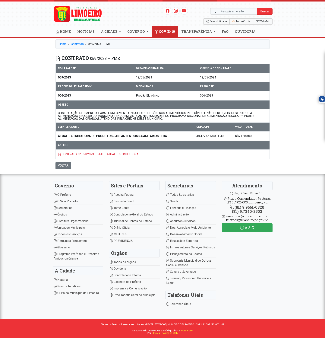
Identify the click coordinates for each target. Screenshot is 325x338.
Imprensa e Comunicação (130, 288)
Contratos (77, 44)
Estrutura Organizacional (73, 221)
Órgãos (62, 214)
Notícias (86, 31)
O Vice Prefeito (67, 201)
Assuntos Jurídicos (182, 221)
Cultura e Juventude (182, 271)
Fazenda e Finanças (182, 208)
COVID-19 (166, 31)
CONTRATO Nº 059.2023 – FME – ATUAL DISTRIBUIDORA (99, 154)
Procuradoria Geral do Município (134, 295)
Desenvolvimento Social (185, 234)
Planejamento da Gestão (185, 254)
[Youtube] (184, 10)
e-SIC (249, 227)
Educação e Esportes (183, 241)
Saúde (173, 201)
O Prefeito (64, 194)
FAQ (225, 31)
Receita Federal (123, 194)
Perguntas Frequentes (72, 241)
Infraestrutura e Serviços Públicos (192, 247)
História (62, 280)
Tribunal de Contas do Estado (132, 221)
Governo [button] (136, 31)
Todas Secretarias (181, 194)
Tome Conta (121, 208)
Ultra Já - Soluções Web (165, 333)
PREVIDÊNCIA (123, 241)
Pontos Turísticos (69, 286)
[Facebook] (167, 10)
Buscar (264, 11)
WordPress (187, 330)
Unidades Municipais (71, 227)
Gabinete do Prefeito (127, 282)
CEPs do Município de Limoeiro (78, 293)
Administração (179, 214)
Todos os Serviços (69, 234)
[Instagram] (176, 10)
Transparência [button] (197, 31)
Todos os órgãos (124, 262)
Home (65, 31)
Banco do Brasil (123, 201)
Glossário (63, 247)
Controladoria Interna (127, 275)
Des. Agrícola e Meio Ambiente (190, 227)
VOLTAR (63, 165)
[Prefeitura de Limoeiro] (78, 13)
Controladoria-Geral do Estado (133, 214)
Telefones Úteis (180, 304)
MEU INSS (120, 234)
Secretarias (64, 208)
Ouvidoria (245, 31)
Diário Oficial (121, 227)
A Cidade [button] (109, 31)
